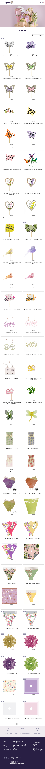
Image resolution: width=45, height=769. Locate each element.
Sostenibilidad (5, 748)
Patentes (15, 749)
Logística (15, 748)
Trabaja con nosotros (6, 749)
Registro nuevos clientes (37, 749)
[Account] (40, 2)
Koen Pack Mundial (6, 744)
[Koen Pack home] (9, 2)
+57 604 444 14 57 (14, 762)
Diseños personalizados (7, 742)
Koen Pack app (35, 747)
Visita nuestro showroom (37, 752)
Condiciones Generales (18, 741)
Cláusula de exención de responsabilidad (22, 744)
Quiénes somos (35, 748)
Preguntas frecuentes (6, 746)
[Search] (38, 2)
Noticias (3, 745)
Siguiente (41, 35)
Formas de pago (16, 746)
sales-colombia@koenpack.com (17, 763)
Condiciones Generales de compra (20, 742)
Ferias (33, 745)
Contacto (34, 744)
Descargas (4, 741)
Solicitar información (36, 750)
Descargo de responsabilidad (19, 745)
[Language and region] (43, 2)
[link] (8, 731)
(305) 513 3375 (13, 765)
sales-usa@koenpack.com (15, 766)
